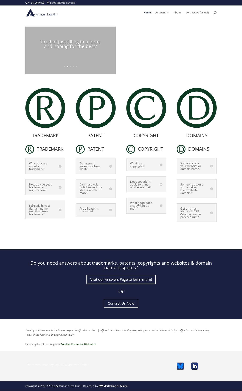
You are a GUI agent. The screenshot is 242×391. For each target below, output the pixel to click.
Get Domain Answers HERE (197, 234)
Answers (160, 12)
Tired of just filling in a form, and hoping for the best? (70, 43)
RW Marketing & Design (113, 386)
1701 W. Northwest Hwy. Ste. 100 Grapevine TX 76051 (57, 364)
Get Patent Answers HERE (96, 229)
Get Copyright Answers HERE (146, 226)
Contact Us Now (121, 303)
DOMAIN (195, 135)
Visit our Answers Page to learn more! (121, 279)
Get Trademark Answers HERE (45, 232)
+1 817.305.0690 (36, 2)
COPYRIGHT (146, 135)
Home (147, 12)
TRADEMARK (45, 135)
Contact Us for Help (198, 12)
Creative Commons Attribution (79, 344)
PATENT (96, 135)
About (177, 12)
